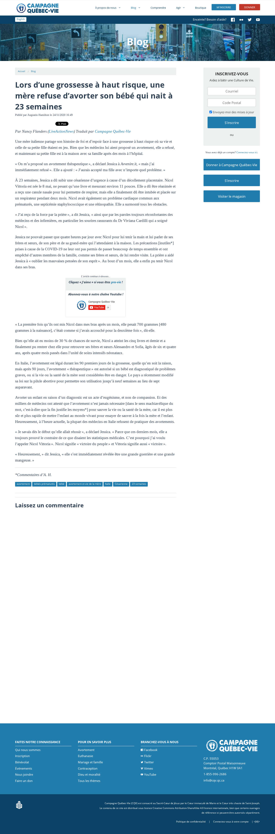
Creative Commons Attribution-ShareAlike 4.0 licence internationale (190, 808)
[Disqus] (95, 561)
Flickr (147, 756)
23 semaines (139, 484)
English (21, 19)
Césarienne (121, 484)
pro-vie (116, 282)
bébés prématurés (44, 484)
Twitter (149, 762)
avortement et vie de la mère (85, 484)
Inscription (22, 756)
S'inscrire (232, 180)
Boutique (200, 7)
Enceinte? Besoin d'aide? (209, 19)
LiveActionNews (61, 131)
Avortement (86, 750)
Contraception (87, 768)
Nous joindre (24, 774)
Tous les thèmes (89, 781)
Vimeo (148, 768)
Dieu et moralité (89, 774)
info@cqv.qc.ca (214, 780)
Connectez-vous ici (246, 152)
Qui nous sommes (27, 750)
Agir (178, 7)
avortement (23, 484)
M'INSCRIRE (224, 7)
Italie (108, 484)
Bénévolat (22, 762)
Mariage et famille (90, 762)
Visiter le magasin (231, 196)
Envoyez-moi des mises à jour (233, 112)
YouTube (150, 774)
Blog (133, 7)
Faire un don (24, 781)
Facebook (150, 750)
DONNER (249, 7)
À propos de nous (105, 7)
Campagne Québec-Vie (113, 131)
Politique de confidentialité (191, 821)
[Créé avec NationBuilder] (19, 805)
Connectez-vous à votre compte (231, 821)
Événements (23, 768)
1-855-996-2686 (215, 774)
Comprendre (158, 7)
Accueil (21, 71)
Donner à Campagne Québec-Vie (231, 165)
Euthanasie (85, 756)
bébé (61, 484)
